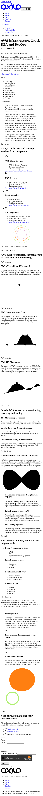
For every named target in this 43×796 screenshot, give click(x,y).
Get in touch (5, 24)
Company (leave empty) (9, 753)
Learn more (18, 171)
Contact (7, 21)
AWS (7, 15)
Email (3, 742)
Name (3, 738)
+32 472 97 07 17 (13, 732)
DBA (7, 17)
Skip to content (6, 2)
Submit (4, 763)
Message (4, 751)
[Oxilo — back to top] (11, 10)
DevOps (8, 19)
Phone (3, 740)
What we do (5, 74)
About (7, 13)
